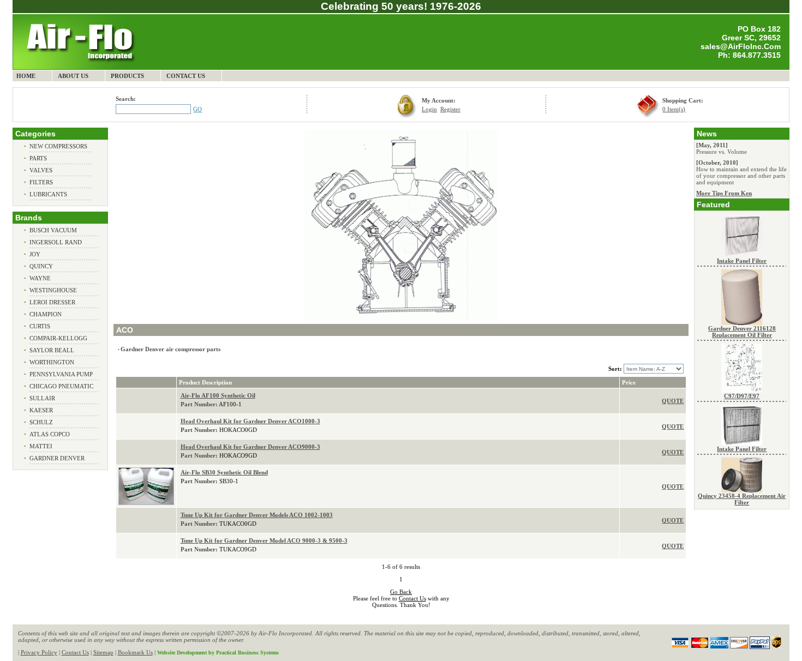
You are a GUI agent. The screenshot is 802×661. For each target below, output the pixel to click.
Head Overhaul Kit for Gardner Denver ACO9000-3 (250, 446)
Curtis (39, 326)
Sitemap (103, 652)
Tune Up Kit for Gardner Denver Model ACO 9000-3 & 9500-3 (264, 540)
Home (25, 76)
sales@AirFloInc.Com (741, 46)
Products (127, 76)
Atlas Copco (49, 434)
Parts (38, 158)
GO (197, 109)
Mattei (40, 446)
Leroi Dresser (52, 302)
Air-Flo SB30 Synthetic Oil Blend (224, 472)
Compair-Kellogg (58, 338)
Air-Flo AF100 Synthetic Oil (218, 395)
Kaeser (41, 410)
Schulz (41, 422)
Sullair (42, 398)
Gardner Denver (57, 458)
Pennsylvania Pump (61, 374)
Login (429, 109)
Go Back (401, 591)
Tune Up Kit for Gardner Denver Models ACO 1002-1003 (257, 515)
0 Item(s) (673, 109)
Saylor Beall (51, 350)
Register (450, 109)
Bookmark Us (135, 652)
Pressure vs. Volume (721, 151)
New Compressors (58, 146)
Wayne (40, 278)
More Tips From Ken (724, 193)
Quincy (41, 266)
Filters (41, 182)
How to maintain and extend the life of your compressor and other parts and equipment (741, 175)
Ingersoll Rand (55, 242)
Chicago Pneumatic (61, 386)
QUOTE (673, 401)
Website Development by (218, 653)
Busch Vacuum (53, 230)
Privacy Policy (39, 652)
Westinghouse (53, 290)
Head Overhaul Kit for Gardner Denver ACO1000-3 (250, 421)
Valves (40, 170)
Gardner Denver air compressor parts (170, 349)
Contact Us (185, 76)
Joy (34, 254)
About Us (73, 76)
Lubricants (48, 194)
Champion (45, 314)
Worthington (51, 362)
